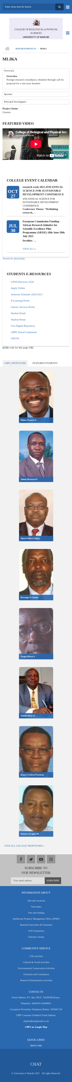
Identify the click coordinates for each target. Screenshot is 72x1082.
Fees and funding (36, 913)
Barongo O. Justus (29, 597)
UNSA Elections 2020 (22, 282)
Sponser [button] (8, 94)
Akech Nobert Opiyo (30, 538)
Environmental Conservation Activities (36, 968)
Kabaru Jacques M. (30, 834)
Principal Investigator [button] (15, 101)
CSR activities (36, 956)
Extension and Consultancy (36, 974)
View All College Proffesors (23, 846)
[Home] (36, 22)
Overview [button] (9, 70)
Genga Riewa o (28, 656)
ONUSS (15, 338)
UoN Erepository (36, 931)
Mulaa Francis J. (29, 420)
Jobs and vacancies (36, 900)
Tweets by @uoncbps (14, 258)
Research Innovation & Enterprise (36, 925)
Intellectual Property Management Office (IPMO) (36, 919)
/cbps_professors (15, 363)
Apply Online (18, 288)
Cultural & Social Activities (36, 962)
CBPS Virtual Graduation (24, 332)
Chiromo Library (36, 937)
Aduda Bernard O (29, 479)
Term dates (36, 906)
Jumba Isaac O (28, 715)
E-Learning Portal (20, 300)
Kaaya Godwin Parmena (32, 774)
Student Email (18, 313)
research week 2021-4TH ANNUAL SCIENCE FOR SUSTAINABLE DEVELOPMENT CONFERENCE (43, 191)
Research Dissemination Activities (36, 980)
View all (28, 249)
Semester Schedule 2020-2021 (27, 294)
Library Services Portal (23, 307)
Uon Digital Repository (23, 325)
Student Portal (18, 319)
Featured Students (44, 363)
